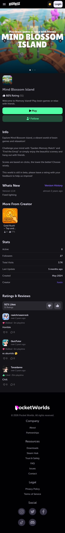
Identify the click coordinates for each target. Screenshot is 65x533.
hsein (60, 282)
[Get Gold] (49, 4)
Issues (32, 468)
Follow (35, 118)
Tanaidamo (16, 367)
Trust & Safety (32, 458)
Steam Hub (32, 453)
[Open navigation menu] (4, 4)
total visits (8, 262)
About (32, 427)
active (5, 249)
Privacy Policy (32, 489)
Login (58, 4)
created (6, 275)
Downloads (32, 448)
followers (7, 256)
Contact (32, 473)
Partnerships (32, 432)
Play (34, 110)
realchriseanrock (19, 315)
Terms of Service (32, 494)
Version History (54, 185)
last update (8, 269)
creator (6, 282)
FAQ (32, 463)
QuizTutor (16, 341)
